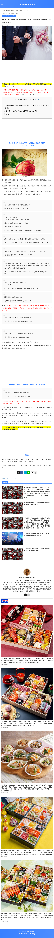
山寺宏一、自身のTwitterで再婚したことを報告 (21, 111)
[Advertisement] (27, 71)
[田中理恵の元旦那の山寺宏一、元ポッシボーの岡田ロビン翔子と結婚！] (25, 472)
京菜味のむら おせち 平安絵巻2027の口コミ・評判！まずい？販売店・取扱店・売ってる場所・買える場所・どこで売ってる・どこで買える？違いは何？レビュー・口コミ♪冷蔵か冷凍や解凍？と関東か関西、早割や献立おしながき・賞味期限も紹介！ (27, 660)
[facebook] (21, 472)
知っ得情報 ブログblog (27, 4)
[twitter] (18, 472)
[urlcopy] (35, 472)
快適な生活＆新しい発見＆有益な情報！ (27, 931)
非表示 (37, 99)
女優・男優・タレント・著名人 (9, 478)
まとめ (7, 114)
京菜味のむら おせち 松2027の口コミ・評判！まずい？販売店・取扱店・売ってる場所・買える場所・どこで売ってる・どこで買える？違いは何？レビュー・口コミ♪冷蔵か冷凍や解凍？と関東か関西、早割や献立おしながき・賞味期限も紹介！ (27, 723)
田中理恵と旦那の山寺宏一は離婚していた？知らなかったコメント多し (27, 106)
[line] (28, 472)
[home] (28, 595)
